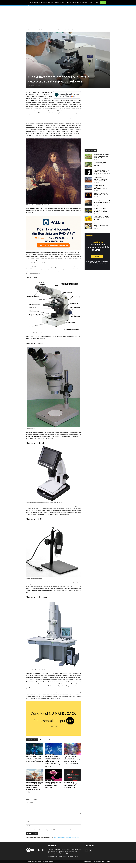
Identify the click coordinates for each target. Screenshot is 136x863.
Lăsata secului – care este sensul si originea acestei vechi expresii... (101, 225)
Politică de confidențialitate (99, 861)
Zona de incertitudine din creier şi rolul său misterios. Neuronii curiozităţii (53, 784)
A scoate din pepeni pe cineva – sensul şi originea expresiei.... (101, 164)
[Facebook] (86, 850)
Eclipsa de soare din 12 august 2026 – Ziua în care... (102, 194)
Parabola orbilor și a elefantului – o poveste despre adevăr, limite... (100, 179)
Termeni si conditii (88, 861)
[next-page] (29, 792)
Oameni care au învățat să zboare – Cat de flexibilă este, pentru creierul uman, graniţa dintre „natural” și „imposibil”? (34, 785)
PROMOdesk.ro (75, 856)
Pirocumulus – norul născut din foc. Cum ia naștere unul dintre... (102, 202)
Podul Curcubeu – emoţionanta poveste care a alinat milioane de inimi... (102, 187)
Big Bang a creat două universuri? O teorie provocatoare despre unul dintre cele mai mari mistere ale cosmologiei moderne (72, 760)
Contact (108, 861)
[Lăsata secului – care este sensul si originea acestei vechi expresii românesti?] (88, 226)
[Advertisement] (68, 18)
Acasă (27, 29)
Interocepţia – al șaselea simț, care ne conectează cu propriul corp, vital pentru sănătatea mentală (34, 758)
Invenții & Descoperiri (35, 29)
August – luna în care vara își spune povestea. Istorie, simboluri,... (101, 218)
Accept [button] (103, 2)
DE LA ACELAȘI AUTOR (44, 739)
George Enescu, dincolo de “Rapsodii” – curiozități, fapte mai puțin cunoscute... (102, 171)
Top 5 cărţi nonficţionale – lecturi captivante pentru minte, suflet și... (101, 156)
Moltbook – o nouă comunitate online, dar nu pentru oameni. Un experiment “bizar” (72, 784)
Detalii (97, 2)
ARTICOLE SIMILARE (32, 739)
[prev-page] (27, 792)
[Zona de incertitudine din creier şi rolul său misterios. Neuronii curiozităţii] (53, 775)
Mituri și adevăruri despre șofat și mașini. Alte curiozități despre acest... (101, 210)
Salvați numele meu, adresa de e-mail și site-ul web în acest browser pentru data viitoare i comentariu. (54, 829)
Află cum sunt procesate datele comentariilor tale (66, 837)
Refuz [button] (91, 2)
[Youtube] (90, 850)
